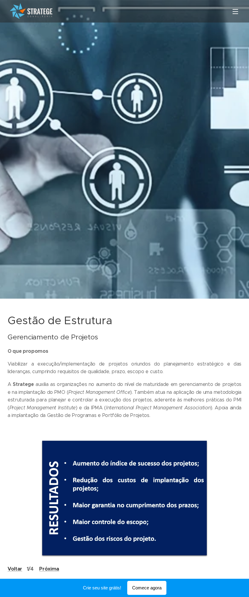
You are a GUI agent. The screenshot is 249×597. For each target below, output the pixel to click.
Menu (235, 11)
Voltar (15, 569)
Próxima (49, 569)
